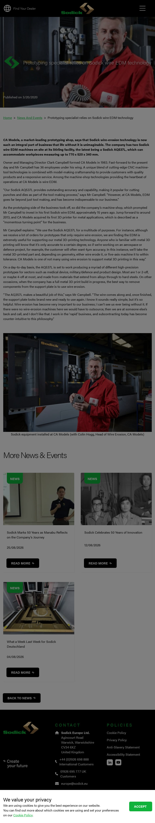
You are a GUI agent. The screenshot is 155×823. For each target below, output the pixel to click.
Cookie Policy (22, 815)
